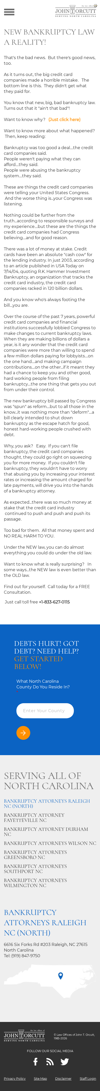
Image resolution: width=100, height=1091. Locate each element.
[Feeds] (50, 1061)
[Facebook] (35, 1061)
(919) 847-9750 (25, 955)
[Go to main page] (75, 11)
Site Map (40, 1079)
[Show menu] (9, 11)
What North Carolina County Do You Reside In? (43, 687)
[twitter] (64, 1061)
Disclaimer (63, 1079)
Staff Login (88, 1079)
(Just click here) (65, 119)
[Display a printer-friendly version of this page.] (95, 5)
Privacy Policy (15, 1079)
